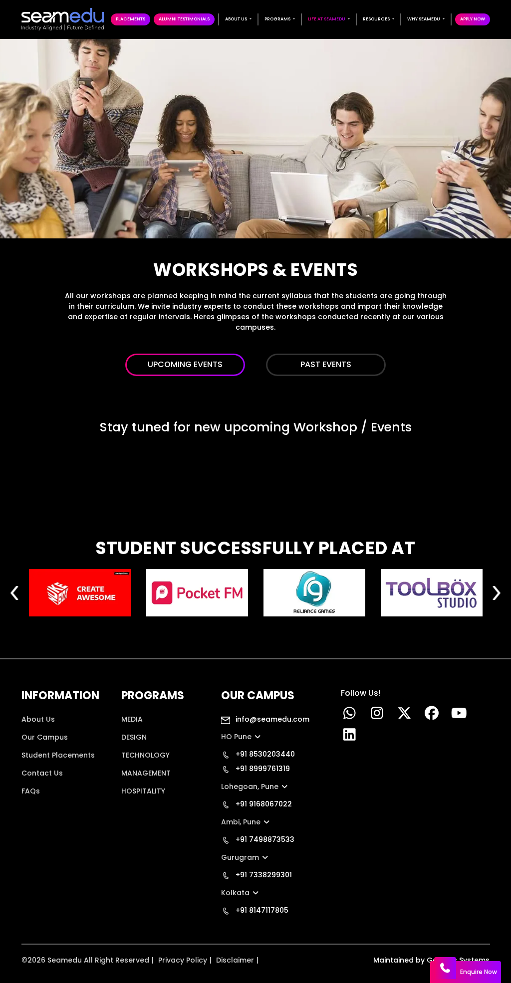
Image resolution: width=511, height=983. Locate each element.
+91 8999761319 (262, 769)
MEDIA (132, 719)
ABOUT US (236, 19)
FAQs (30, 791)
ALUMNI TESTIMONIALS (184, 19)
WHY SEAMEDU (423, 19)
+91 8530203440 (264, 754)
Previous (15, 592)
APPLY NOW (472, 19)
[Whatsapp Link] (349, 716)
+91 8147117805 (261, 910)
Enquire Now (478, 972)
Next (496, 592)
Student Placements (58, 755)
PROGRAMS (277, 19)
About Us (38, 719)
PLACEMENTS (130, 19)
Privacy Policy (182, 960)
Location (37, 809)
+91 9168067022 (263, 804)
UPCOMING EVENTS (185, 364)
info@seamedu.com (271, 719)
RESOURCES (376, 19)
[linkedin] (349, 737)
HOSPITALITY (143, 791)
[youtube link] (459, 716)
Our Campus (44, 737)
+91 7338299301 (263, 875)
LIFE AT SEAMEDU (326, 19)
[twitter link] (404, 716)
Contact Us (42, 773)
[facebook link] (432, 716)
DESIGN (134, 737)
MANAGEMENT (146, 773)
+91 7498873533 (264, 839)
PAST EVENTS (325, 364)
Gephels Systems (458, 960)
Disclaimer (235, 960)
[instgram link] (377, 716)
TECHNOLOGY (145, 755)
